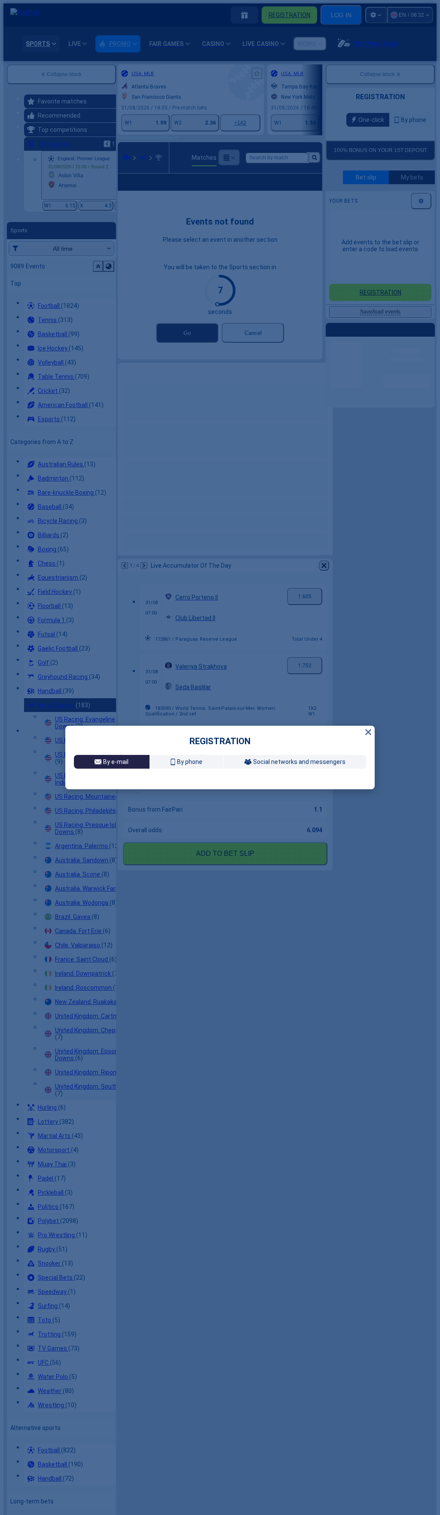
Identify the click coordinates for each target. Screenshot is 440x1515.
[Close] (368, 652)
